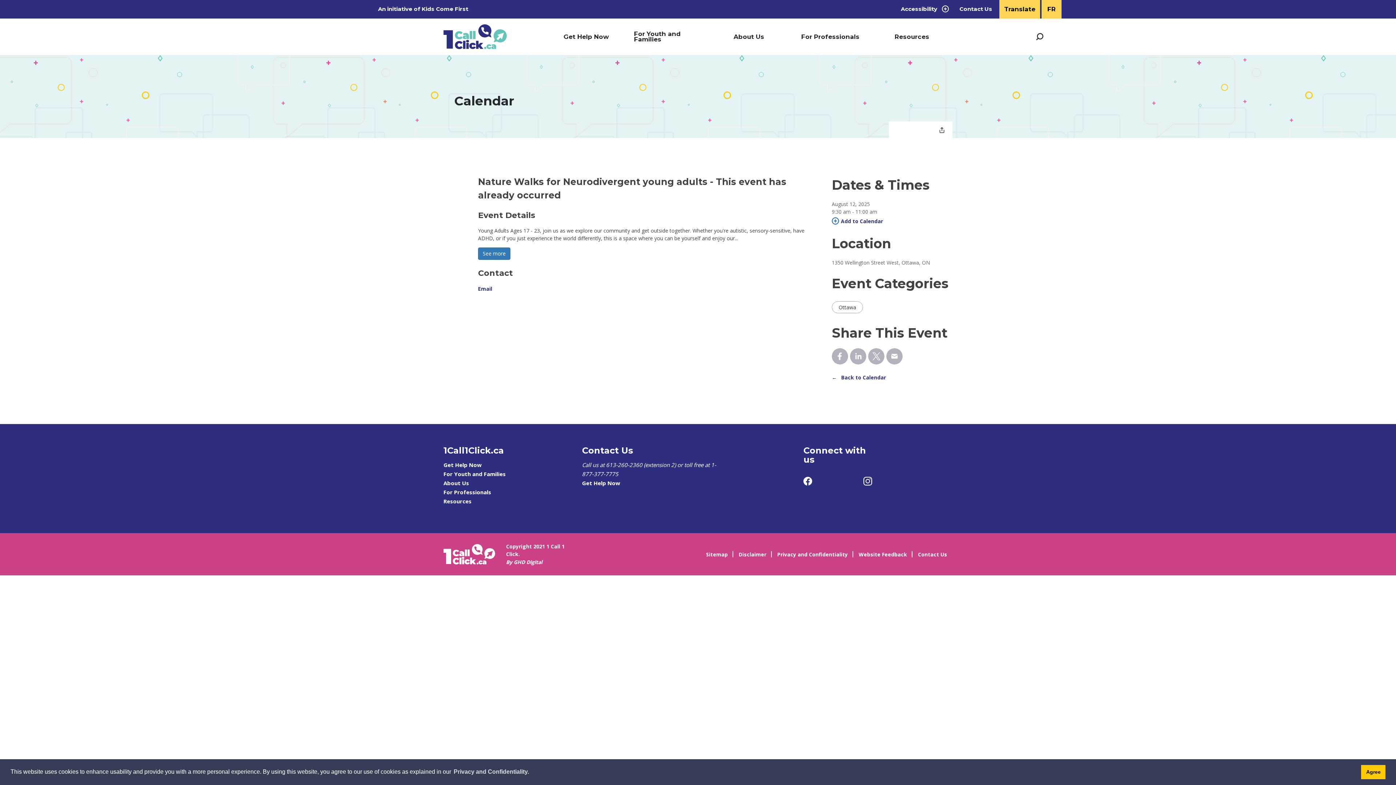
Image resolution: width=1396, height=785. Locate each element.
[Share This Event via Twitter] (876, 356)
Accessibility (919, 8)
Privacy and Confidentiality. (491, 772)
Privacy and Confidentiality (812, 554)
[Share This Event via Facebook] (840, 356)
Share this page (941, 130)
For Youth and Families (657, 36)
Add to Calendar (862, 221)
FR (1051, 9)
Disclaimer (752, 554)
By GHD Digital (524, 562)
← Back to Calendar (859, 377)
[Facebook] (807, 481)
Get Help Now (586, 36)
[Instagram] (867, 481)
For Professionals (830, 36)
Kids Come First (446, 8)
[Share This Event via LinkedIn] (858, 356)
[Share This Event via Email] (894, 356)
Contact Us (975, 9)
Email (485, 288)
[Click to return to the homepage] (475, 36)
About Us (749, 36)
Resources (912, 36)
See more (494, 253)
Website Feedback (883, 554)
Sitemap (717, 554)
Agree (1373, 772)
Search (1039, 36)
